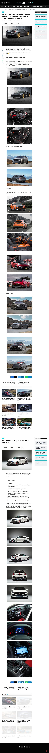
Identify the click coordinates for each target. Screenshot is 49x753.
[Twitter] (3, 55)
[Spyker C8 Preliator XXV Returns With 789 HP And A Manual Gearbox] (24, 422)
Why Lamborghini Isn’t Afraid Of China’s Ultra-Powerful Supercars (8, 414)
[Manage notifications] (47, 751)
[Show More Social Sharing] (22, 23)
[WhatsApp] (3, 60)
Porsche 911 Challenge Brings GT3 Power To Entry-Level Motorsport (8, 399)
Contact (10, 6)
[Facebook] (3, 51)
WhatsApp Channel (27, 6)
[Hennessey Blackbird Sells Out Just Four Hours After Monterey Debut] (9, 422)
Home (6, 6)
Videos (14, 6)
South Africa (19, 6)
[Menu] (2, 7)
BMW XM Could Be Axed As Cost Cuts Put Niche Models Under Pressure (23, 414)
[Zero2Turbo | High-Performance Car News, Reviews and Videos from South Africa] (24, 2)
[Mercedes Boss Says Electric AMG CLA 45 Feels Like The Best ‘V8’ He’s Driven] (24, 393)
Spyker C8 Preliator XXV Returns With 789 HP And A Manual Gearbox (24, 428)
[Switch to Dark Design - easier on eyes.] (47, 6)
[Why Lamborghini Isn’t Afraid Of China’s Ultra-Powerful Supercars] (9, 408)
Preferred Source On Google (37, 6)
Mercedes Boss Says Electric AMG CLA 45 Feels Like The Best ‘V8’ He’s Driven (24, 399)
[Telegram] (3, 63)
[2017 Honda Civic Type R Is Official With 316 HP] (17, 469)
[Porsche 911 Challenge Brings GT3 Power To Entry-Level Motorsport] (9, 393)
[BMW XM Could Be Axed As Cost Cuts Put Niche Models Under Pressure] (24, 408)
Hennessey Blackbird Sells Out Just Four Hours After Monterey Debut (8, 428)
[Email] (3, 53)
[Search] (45, 7)
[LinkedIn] (3, 58)
